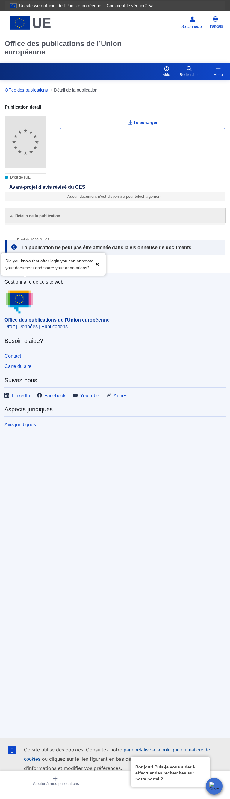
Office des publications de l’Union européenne (63, 47)
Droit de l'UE (20, 177)
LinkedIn (21, 395)
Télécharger (145, 122)
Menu (218, 75)
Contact (12, 356)
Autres (120, 395)
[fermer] (204, 761)
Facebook (55, 395)
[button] (97, 264)
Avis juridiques (20, 424)
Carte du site (17, 366)
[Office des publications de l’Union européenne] (43, 23)
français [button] (216, 26)
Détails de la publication (37, 216)
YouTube (89, 395)
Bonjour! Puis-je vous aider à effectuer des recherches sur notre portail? (165, 773)
